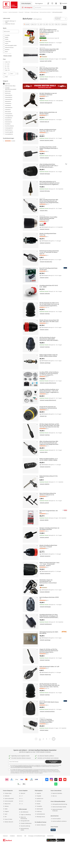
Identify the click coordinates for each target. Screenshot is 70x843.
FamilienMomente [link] (41, 814)
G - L (22, 798)
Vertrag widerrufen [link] (25, 820)
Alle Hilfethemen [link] (24, 812)
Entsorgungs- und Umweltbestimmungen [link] (36, 835)
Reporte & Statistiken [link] (57, 793)
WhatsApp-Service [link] (41, 816)
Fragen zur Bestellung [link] (26, 814)
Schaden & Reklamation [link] (26, 823)
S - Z (22, 803)
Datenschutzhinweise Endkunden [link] (57, 810)
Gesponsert (42, 28)
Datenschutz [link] (19, 835)
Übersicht (23, 793)
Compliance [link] (12, 835)
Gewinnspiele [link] (40, 809)
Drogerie (7, 811)
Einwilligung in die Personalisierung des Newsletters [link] (29, 770)
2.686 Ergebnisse (37, 19)
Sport (6, 814)
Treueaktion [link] (39, 806)
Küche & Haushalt (9, 801)
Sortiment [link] (39, 801)
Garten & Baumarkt (9, 798)
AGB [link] (25, 835)
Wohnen (7, 806)
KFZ (5, 816)
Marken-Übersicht (9, 821)
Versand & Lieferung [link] (25, 826)
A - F (22, 796)
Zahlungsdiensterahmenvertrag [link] (59, 804)
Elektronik (7, 796)
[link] (39, 3)
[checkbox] (10, 21)
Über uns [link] (54, 796)
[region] (12, 79)
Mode (6, 809)
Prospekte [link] (39, 796)
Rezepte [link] (38, 803)
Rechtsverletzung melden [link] (25, 829)
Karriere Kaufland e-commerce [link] (59, 821)
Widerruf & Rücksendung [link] (24, 817)
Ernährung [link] (39, 811)
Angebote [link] (39, 793)
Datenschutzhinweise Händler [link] (59, 806)
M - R (22, 801)
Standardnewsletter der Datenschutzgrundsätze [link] (23, 766)
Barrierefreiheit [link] (50, 835)
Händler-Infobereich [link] (41, 825)
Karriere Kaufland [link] (56, 818)
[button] (26, 24)
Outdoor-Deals (8, 793)
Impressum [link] (5, 835)
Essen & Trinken (8, 819)
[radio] (10, 62)
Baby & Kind (7, 803)
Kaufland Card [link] (40, 798)
